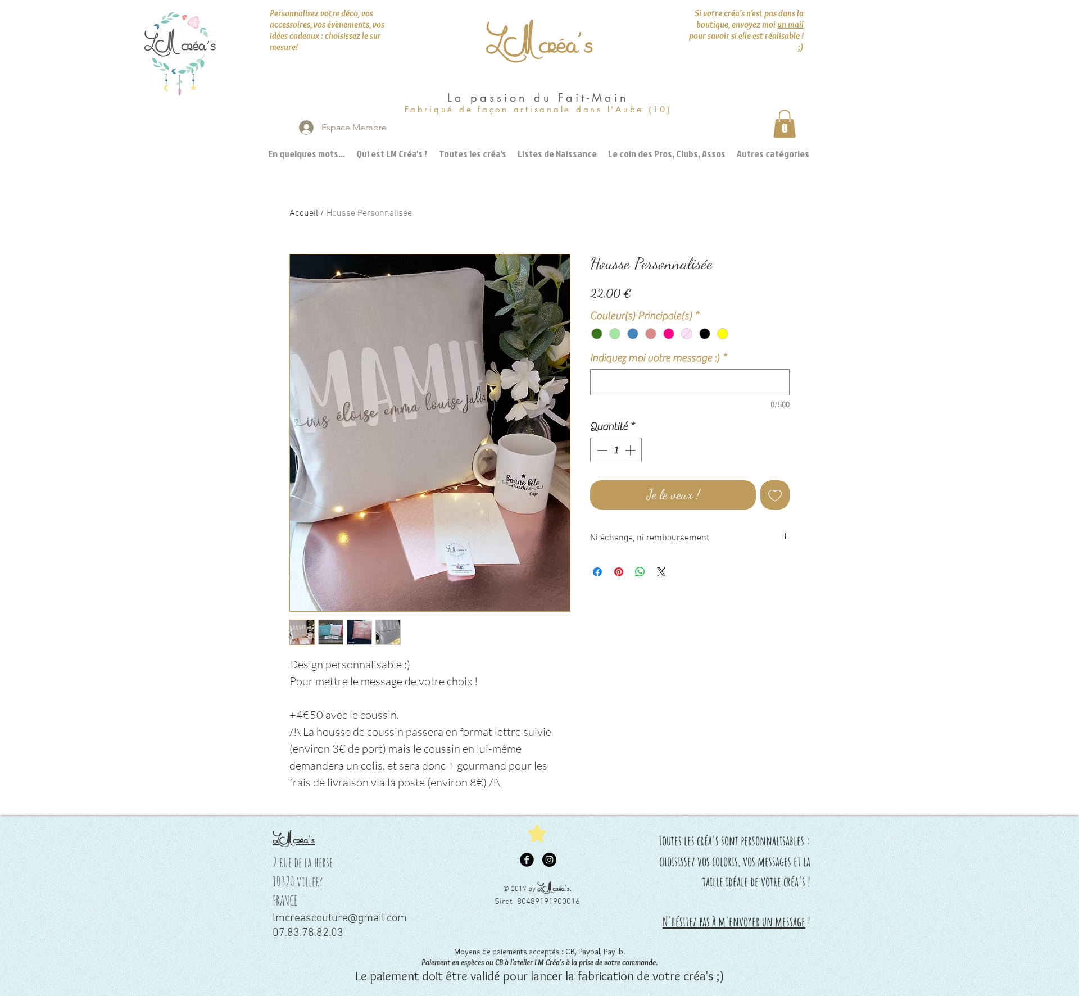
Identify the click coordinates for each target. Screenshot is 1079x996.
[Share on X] (661, 572)
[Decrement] (601, 450)
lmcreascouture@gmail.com (340, 918)
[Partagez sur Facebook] (597, 572)
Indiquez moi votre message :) (658, 358)
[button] (784, 124)
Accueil (303, 213)
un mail (790, 24)
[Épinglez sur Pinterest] (618, 572)
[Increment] (631, 450)
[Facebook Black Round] (527, 860)
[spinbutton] (616, 450)
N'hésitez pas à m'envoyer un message (734, 921)
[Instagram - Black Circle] (549, 860)
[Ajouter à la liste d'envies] (775, 495)
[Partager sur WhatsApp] (640, 572)
